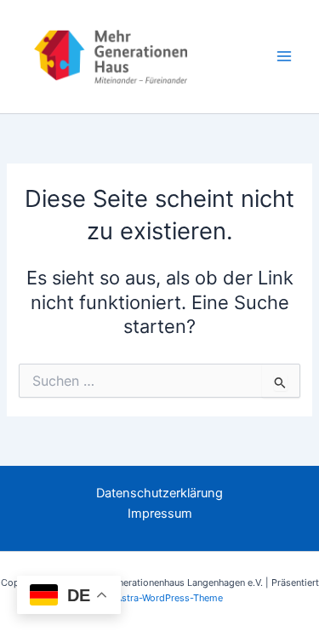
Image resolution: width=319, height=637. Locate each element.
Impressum (160, 513)
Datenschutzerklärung (159, 493)
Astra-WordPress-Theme (169, 598)
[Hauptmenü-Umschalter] (284, 56)
